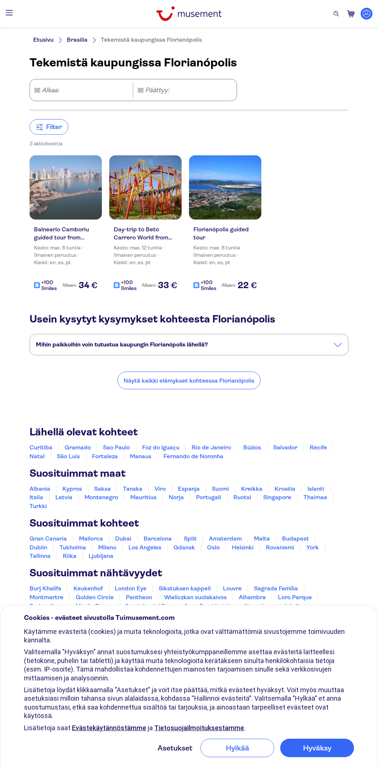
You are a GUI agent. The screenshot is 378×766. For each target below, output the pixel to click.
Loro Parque (295, 597)
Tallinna (40, 555)
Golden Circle (95, 597)
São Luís (68, 456)
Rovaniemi (280, 547)
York (312, 547)
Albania (40, 488)
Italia (36, 497)
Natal (37, 456)
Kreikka (251, 488)
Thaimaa (315, 497)
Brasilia (77, 39)
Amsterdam (225, 538)
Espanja (189, 488)
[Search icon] (336, 14)
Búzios (252, 447)
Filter (54, 127)
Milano (107, 547)
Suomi (220, 488)
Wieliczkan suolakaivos (195, 597)
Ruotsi (242, 497)
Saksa (102, 488)
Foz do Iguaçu (160, 447)
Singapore (277, 497)
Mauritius (143, 497)
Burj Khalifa (45, 588)
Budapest (295, 538)
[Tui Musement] (188, 13)
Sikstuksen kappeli (185, 588)
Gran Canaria (48, 538)
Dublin (38, 547)
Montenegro (101, 497)
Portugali (208, 497)
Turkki (38, 506)
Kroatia (285, 488)
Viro (160, 488)
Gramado (78, 447)
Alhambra (252, 597)
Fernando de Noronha (193, 456)
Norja (176, 497)
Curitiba (41, 447)
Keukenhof (88, 588)
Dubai (123, 538)
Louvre (232, 588)
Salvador (285, 447)
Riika (69, 555)
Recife (318, 447)
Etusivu (43, 39)
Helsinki (243, 547)
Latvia (63, 497)
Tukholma (72, 547)
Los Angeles (144, 547)
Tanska (132, 488)
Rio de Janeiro (211, 447)
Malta (262, 538)
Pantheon (139, 597)
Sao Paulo (116, 447)
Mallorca (91, 538)
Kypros (72, 488)
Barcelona (158, 538)
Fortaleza (105, 456)
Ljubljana (101, 555)
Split (190, 538)
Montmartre (46, 597)
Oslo (213, 547)
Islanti (315, 488)
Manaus (140, 456)
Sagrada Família (276, 588)
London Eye (131, 588)
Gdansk (184, 547)
